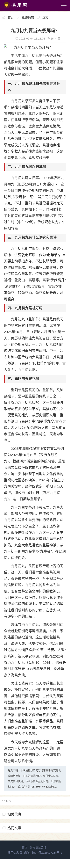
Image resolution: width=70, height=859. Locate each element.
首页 (11, 17)
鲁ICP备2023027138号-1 (46, 852)
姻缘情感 (28, 17)
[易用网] (19, 8)
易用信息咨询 (38, 847)
